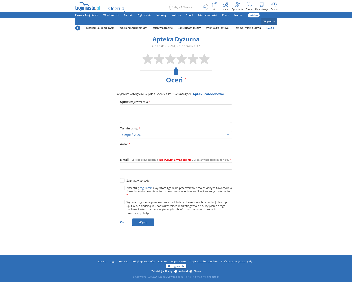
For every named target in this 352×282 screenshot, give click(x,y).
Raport (128, 15)
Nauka (238, 15)
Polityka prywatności (143, 261)
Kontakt (162, 261)
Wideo (254, 15)
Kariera (102, 261)
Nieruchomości (207, 15)
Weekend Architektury (133, 28)
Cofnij (124, 222)
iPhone (197, 271)
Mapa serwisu (178, 261)
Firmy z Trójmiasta (86, 15)
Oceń (176, 79)
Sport (189, 15)
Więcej (267, 21)
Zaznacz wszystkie (137, 180)
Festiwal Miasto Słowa (247, 28)
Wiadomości (111, 15)
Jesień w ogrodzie (162, 28)
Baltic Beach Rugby (189, 28)
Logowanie (178, 266)
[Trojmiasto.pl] (87, 6)
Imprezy (161, 15)
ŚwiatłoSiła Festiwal (217, 28)
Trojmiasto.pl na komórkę (203, 261)
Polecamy (77, 28)
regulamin (146, 188)
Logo (112, 261)
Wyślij (143, 222)
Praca (225, 15)
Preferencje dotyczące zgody (236, 261)
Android (183, 271)
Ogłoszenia (144, 15)
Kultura (176, 15)
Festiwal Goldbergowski (100, 28)
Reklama (123, 261)
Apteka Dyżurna (176, 39)
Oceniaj (117, 8)
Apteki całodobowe (208, 94)
